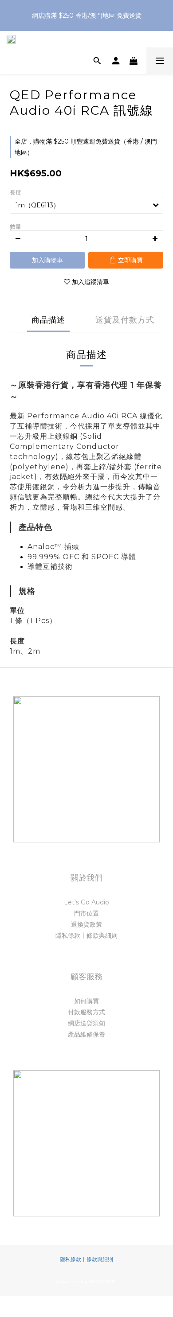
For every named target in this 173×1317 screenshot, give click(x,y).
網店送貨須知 (86, 1023)
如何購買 (86, 1001)
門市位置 (86, 913)
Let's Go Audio (86, 902)
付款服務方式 (86, 1012)
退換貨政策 (86, 924)
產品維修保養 (86, 1034)
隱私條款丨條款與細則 (86, 935)
